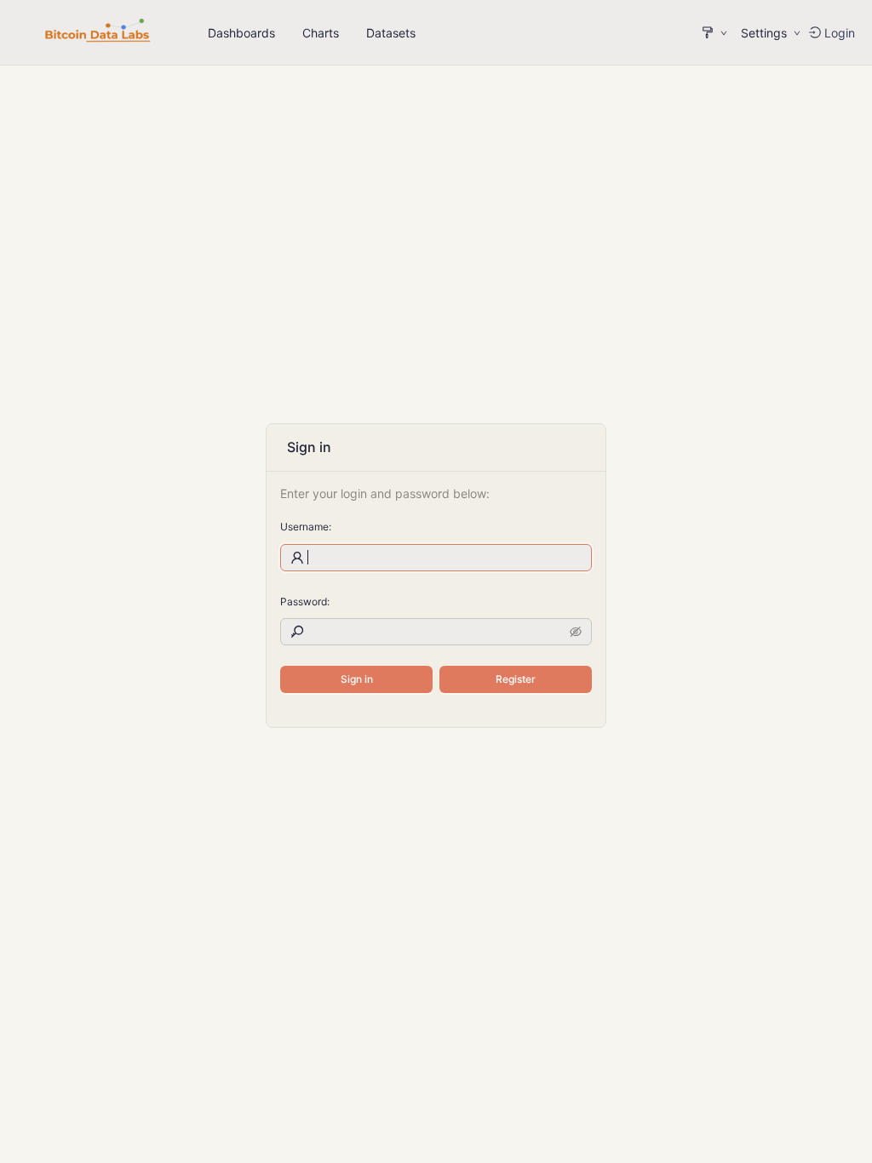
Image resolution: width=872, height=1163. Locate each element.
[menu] (311, 32)
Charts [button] (320, 33)
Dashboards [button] (241, 33)
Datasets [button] (391, 33)
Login (839, 33)
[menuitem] (241, 33)
